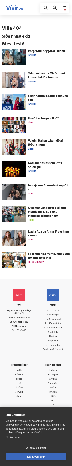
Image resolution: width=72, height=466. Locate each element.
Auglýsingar (53, 315)
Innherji (53, 370)
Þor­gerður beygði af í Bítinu (46, 51)
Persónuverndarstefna (19, 318)
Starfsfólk (53, 332)
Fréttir (19, 370)
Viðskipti (19, 375)
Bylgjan (53, 392)
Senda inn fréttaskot (53, 349)
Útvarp (19, 396)
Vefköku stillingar (36, 447)
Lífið (19, 383)
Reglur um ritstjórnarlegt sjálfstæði (19, 312)
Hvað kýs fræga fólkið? (43, 118)
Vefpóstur (53, 341)
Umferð (53, 336)
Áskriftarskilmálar (53, 328)
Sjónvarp (19, 392)
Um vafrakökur (53, 345)
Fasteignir (53, 375)
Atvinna (53, 379)
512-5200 (55, 311)
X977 (53, 401)
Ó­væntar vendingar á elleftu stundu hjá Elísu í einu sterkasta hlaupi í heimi (47, 212)
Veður (53, 388)
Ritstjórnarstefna (53, 323)
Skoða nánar (13, 437)
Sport (19, 379)
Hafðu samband (53, 319)
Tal (53, 405)
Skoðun (19, 388)
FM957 (53, 396)
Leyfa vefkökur (36, 456)
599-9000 (21, 330)
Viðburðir (53, 383)
